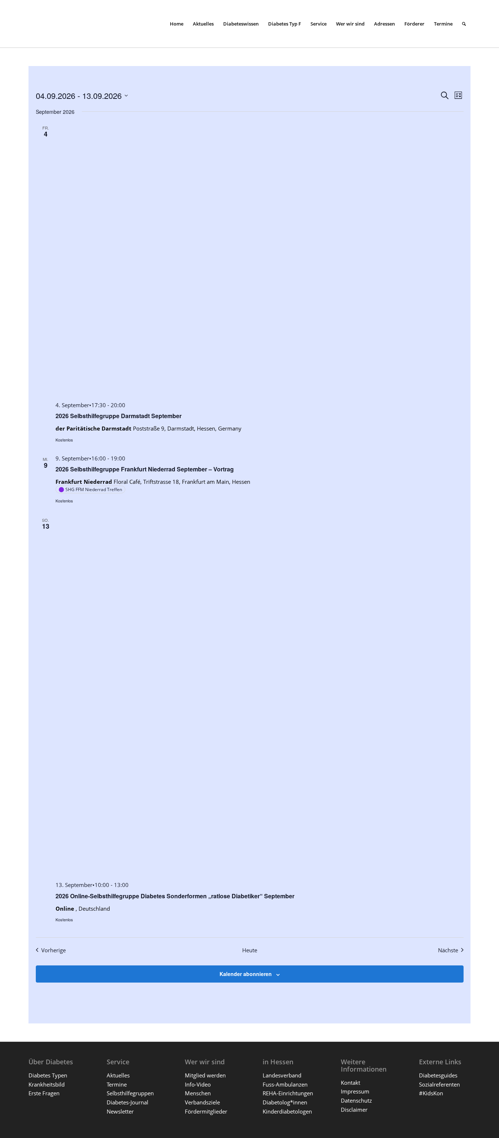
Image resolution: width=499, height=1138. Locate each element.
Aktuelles (118, 1075)
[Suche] (464, 23)
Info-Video (198, 1084)
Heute (249, 950)
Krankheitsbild (46, 1084)
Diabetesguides (438, 1075)
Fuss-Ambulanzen (285, 1084)
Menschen (198, 1093)
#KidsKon (431, 1093)
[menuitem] (176, 23)
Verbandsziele (202, 1102)
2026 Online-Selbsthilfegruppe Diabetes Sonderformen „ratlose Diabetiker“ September (175, 896)
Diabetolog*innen (285, 1102)
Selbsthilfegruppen (130, 1093)
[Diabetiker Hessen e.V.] (83, 23)
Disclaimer (354, 1109)
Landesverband (282, 1075)
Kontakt (350, 1082)
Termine (117, 1084)
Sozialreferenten (439, 1084)
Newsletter (120, 1111)
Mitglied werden (205, 1075)
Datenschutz (356, 1100)
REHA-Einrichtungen (288, 1093)
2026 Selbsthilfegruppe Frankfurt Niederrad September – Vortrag (145, 469)
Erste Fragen (44, 1093)
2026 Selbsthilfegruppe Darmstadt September (119, 416)
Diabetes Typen (47, 1075)
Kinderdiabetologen (287, 1111)
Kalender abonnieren (246, 973)
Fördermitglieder (206, 1111)
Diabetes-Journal (127, 1102)
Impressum (355, 1091)
